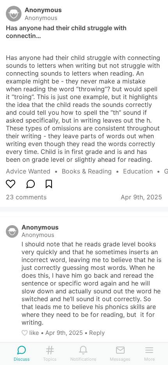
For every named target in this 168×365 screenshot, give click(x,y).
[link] (34, 171)
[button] (25, 333)
